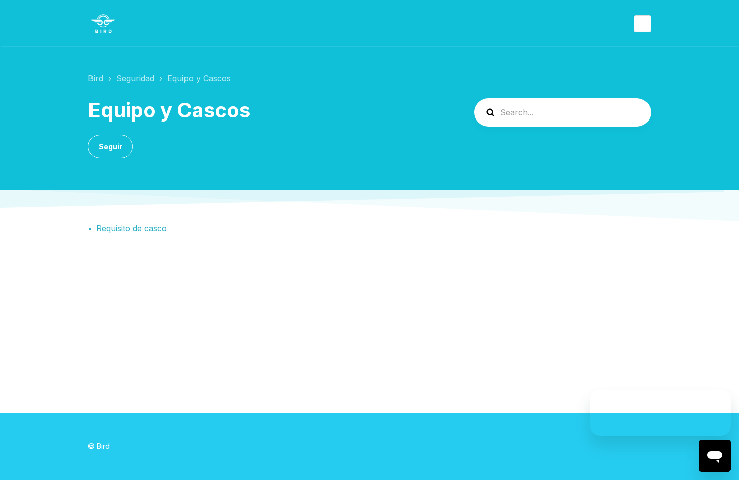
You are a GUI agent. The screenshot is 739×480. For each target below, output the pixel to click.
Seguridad (135, 78)
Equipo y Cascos (199, 78)
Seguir (110, 146)
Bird (95, 78)
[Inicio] (103, 24)
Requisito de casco (131, 228)
